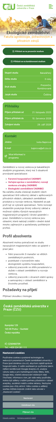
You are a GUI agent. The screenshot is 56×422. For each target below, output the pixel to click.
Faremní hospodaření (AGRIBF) (24, 178)
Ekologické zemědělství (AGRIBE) (26, 188)
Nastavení (28, 398)
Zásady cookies (9, 418)
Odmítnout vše (28, 405)
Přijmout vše (28, 412)
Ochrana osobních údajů (26, 418)
